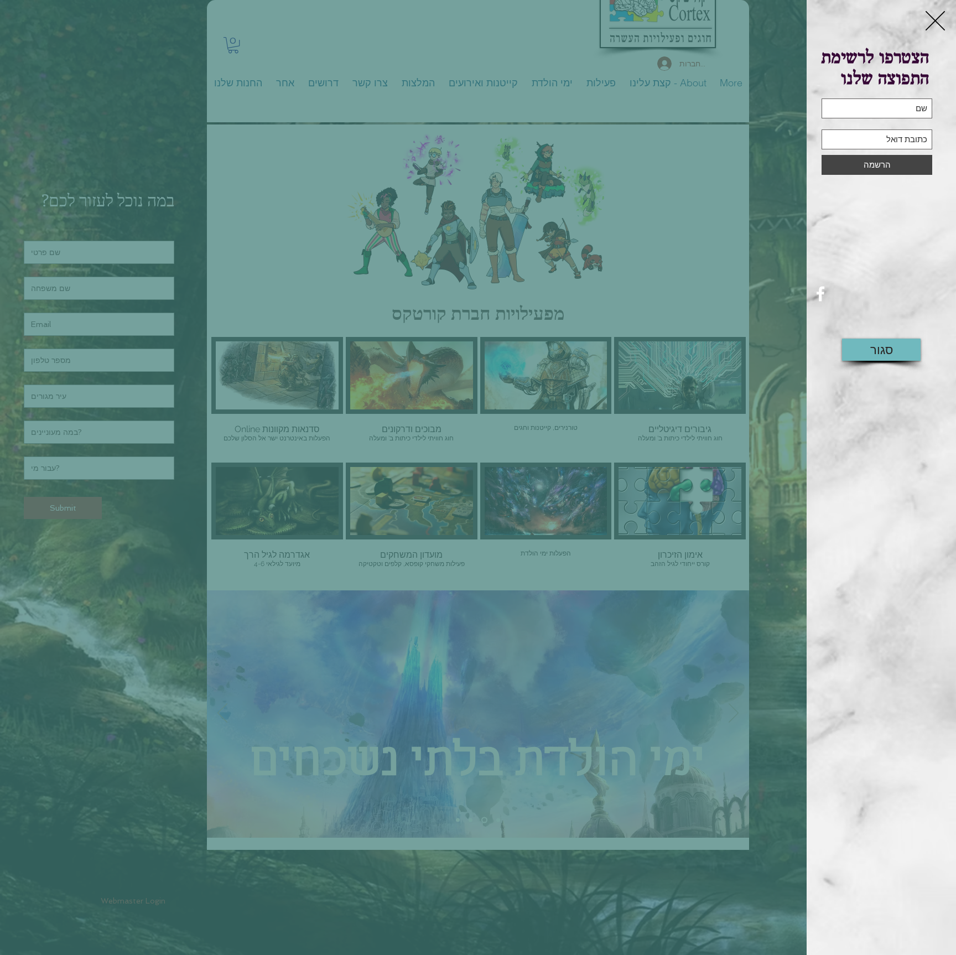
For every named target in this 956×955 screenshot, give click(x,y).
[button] (935, 20)
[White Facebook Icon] (820, 294)
